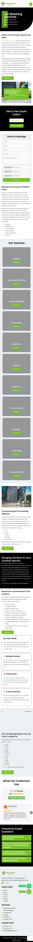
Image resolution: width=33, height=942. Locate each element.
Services (6, 905)
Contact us (4, 767)
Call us (7, 95)
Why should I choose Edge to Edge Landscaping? (14, 859)
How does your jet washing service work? (13, 838)
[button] (31, 4)
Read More (16, 262)
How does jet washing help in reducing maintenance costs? (15, 853)
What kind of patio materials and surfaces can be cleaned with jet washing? (16, 845)
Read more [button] (7, 819)
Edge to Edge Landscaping (9, 41)
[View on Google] (5, 807)
